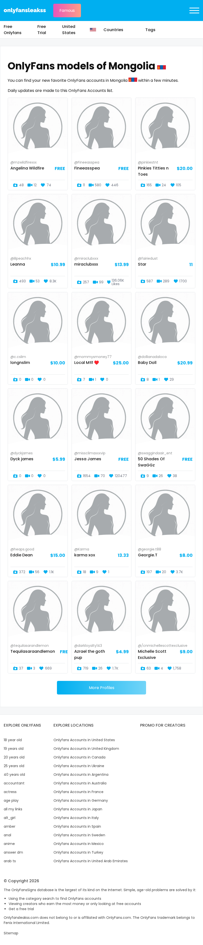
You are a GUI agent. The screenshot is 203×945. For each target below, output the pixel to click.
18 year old (13, 739)
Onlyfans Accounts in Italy (76, 817)
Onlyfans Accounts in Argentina (80, 774)
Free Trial (41, 30)
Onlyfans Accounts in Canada (79, 757)
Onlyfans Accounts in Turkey (78, 852)
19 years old (14, 748)
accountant (14, 783)
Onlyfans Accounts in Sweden (79, 835)
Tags (150, 30)
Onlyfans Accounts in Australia (79, 783)
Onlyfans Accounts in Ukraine (78, 765)
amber (9, 826)
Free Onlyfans (13, 30)
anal (7, 835)
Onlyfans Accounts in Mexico (78, 843)
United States (69, 30)
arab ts (10, 861)
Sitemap (11, 933)
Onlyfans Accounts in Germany (80, 800)
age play (11, 800)
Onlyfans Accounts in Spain (77, 826)
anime (9, 843)
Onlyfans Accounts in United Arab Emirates (90, 861)
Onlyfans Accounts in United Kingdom (86, 748)
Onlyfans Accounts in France (78, 791)
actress (10, 791)
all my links (13, 809)
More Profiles (101, 688)
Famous (67, 10)
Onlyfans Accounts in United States (84, 739)
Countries (113, 30)
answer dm (13, 852)
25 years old (14, 765)
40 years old (14, 774)
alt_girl (9, 817)
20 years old (14, 757)
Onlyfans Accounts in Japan (77, 809)
